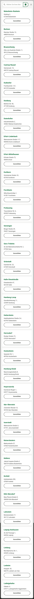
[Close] (31, 4)
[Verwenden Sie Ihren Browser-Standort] (25, 4)
